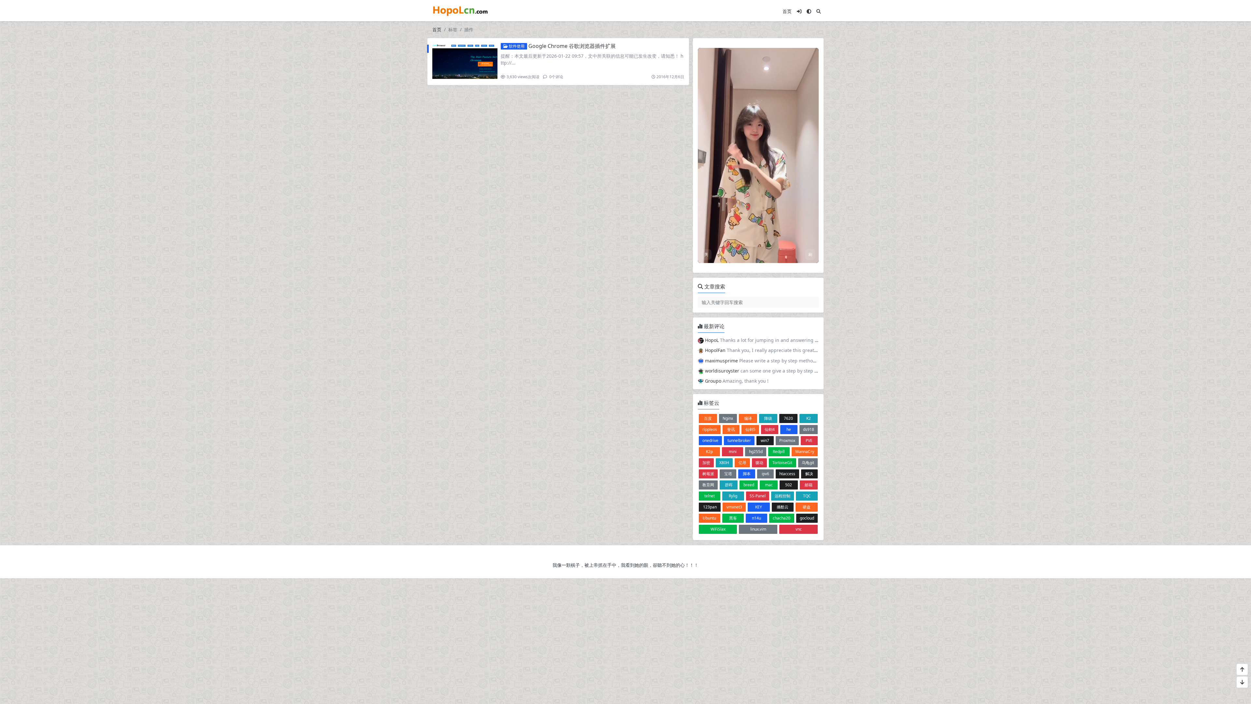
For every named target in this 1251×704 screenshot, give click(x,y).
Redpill (779, 451)
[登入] (799, 11)
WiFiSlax (718, 529)
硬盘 (807, 507)
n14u (756, 518)
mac (769, 485)
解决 (809, 474)
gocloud (807, 518)
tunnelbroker (739, 440)
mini (733, 451)
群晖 (729, 485)
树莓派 (708, 474)
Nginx (728, 418)
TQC (807, 496)
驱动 (759, 462)
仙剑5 (750, 429)
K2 (808, 418)
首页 (787, 11)
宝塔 (728, 474)
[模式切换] (809, 11)
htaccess (787, 474)
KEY (758, 507)
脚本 (747, 474)
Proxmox (787, 440)
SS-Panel (758, 496)
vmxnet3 (734, 507)
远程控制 (782, 496)
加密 (706, 462)
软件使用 (516, 46)
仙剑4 (770, 429)
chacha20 (781, 518)
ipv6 (765, 474)
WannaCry (804, 451)
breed (748, 485)
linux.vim (758, 529)
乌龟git (808, 462)
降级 (768, 418)
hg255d (756, 451)
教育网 (708, 485)
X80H (724, 462)
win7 (765, 440)
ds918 (808, 429)
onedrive (710, 440)
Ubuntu (709, 518)
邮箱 (808, 485)
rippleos (709, 429)
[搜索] (819, 11)
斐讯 (731, 429)
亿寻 (742, 462)
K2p (709, 451)
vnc (799, 529)
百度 (708, 418)
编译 (748, 418)
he (788, 429)
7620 (788, 418)
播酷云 (782, 507)
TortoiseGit (782, 462)
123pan (710, 507)
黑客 (733, 518)
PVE (809, 440)
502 (788, 485)
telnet (709, 496)
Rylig (733, 496)
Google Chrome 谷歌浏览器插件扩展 (572, 46)
